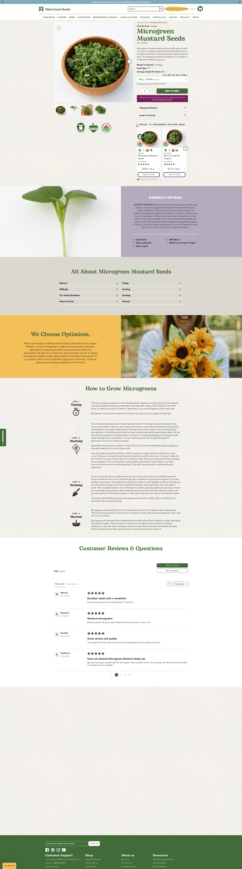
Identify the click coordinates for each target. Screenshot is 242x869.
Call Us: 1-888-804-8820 (55, 863)
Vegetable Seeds (92, 859)
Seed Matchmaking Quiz (177, 9)
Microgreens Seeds (143, 22)
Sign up (94, 843)
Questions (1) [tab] (72, 584)
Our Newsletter (159, 863)
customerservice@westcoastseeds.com (62, 859)
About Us (125, 859)
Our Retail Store (128, 866)
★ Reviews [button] (3, 437)
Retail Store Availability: (145, 84)
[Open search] (169, 584)
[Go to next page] (130, 675)
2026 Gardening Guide (163, 859)
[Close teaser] (17, 862)
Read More (160, 60)
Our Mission (126, 863)
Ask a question (172, 570)
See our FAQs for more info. (162, 100)
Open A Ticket (51, 866)
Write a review (172, 565)
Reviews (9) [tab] (60, 584)
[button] (200, 8)
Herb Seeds (90, 866)
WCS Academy (159, 866)
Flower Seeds (91, 863)
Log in (192, 9)
